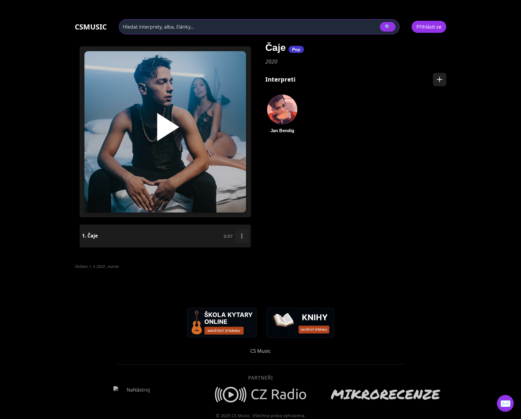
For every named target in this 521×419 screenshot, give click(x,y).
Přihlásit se (428, 26)
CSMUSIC (91, 27)
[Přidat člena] (439, 79)
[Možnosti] (241, 236)
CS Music (260, 351)
